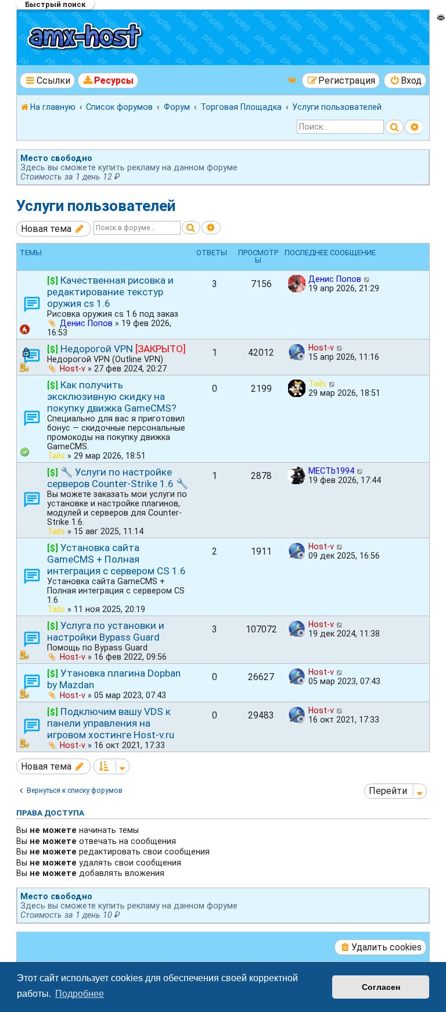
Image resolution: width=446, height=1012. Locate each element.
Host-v (72, 368)
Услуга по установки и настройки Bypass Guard (105, 631)
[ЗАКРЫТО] (160, 349)
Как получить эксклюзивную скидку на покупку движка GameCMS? (112, 396)
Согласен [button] (381, 987)
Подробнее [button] (79, 994)
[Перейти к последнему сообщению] (367, 279)
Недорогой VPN (96, 349)
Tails (56, 455)
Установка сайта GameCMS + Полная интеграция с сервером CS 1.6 (116, 559)
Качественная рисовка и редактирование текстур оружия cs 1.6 (110, 291)
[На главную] (86, 37)
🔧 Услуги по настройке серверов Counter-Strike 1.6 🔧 (117, 477)
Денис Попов (86, 323)
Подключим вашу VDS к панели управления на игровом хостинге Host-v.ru (110, 723)
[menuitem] (108, 80)
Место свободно (56, 158)
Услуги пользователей (95, 205)
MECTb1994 (331, 470)
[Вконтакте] (292, 80)
